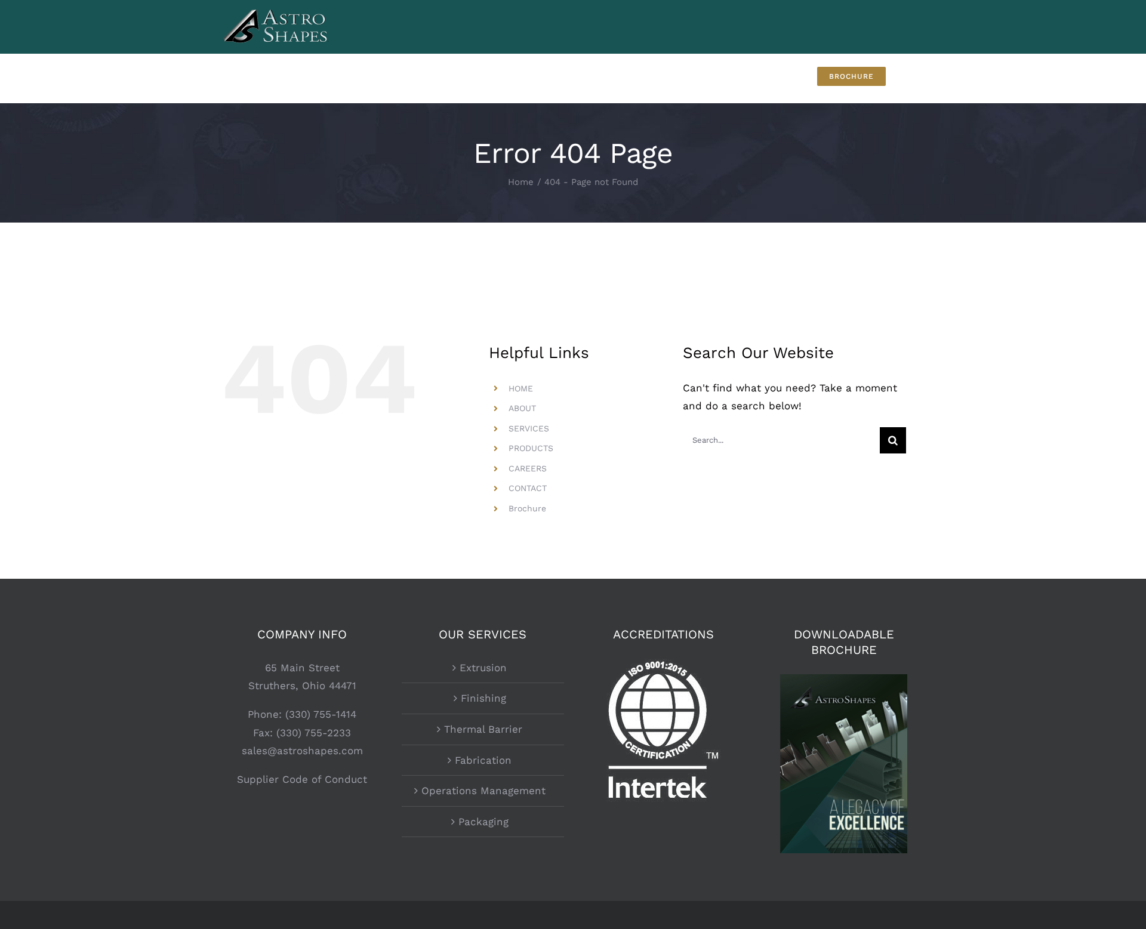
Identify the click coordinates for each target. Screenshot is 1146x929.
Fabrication (483, 760)
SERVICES (529, 428)
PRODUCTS (531, 448)
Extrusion (483, 668)
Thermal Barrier (483, 729)
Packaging (483, 822)
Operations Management (483, 791)
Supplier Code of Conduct (302, 779)
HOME (521, 388)
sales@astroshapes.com (302, 751)
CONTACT (528, 488)
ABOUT (522, 408)
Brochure (527, 508)
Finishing (483, 698)
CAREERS (528, 468)
